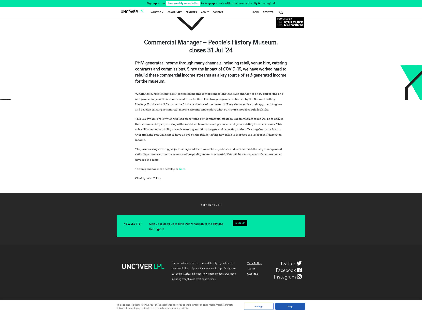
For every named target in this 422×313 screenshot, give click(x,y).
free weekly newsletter (183, 3)
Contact (218, 12)
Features (191, 12)
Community (174, 12)
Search (280, 12)
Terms (251, 268)
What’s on (157, 12)
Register (268, 12)
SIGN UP (240, 223)
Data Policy (254, 263)
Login (255, 12)
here (182, 169)
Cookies (252, 273)
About (205, 12)
